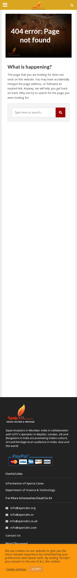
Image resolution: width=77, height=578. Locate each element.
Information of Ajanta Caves (25, 483)
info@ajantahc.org (23, 508)
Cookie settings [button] (16, 569)
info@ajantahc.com (23, 527)
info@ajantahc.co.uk (24, 521)
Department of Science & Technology (30, 490)
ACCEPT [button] (36, 569)
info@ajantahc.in (22, 514)
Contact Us (13, 535)
